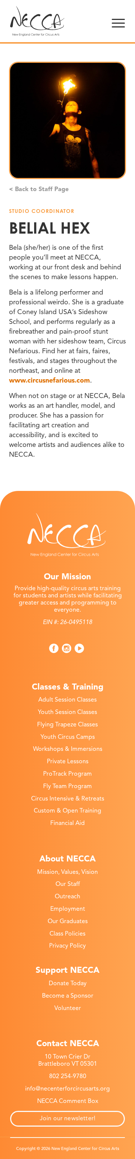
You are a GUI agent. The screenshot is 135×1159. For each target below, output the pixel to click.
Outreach (67, 896)
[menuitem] (118, 21)
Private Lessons (67, 761)
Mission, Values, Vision (67, 872)
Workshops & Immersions (67, 749)
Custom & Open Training (67, 810)
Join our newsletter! (67, 1118)
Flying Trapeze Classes (67, 724)
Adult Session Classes (67, 699)
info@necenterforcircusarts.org (67, 1088)
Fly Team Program (67, 786)
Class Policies (68, 933)
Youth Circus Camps (67, 737)
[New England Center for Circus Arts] (56, 21)
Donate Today (68, 983)
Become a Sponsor (67, 996)
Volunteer (67, 1008)
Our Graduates (68, 921)
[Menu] (118, 21)
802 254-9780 (67, 1076)
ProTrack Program (67, 774)
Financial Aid (67, 823)
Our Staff (68, 884)
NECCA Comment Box (67, 1101)
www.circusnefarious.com (49, 380)
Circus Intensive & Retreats (67, 798)
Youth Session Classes (67, 712)
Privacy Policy (67, 945)
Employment (67, 909)
